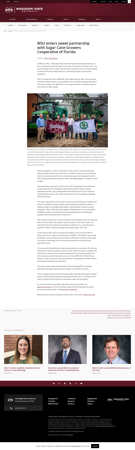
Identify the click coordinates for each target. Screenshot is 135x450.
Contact (124, 1)
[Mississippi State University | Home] (23, 9)
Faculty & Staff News (77, 313)
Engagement (92, 399)
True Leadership (126, 315)
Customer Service (53, 416)
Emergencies (53, 399)
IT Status (51, 401)
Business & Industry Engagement (104, 311)
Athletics (90, 401)
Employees (81, 19)
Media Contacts (93, 25)
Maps (110, 1)
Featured (74, 311)
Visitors (98, 19)
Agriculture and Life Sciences (115, 317)
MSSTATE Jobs (53, 404)
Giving (89, 404)
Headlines (10, 25)
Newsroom (10, 31)
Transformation (116, 315)
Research (71, 401)
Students (50, 19)
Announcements (22, 25)
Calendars (94, 1)
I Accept (95, 446)
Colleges (46, 25)
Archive (57, 25)
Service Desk (69, 435)
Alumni (66, 19)
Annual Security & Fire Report (92, 416)
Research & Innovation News (109, 313)
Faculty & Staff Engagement (123, 311)
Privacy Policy (76, 446)
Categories (35, 25)
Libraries (71, 404)
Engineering (127, 317)
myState (9, 1)
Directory (17, 1)
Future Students (31, 19)
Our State (12, 19)
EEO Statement (63, 416)
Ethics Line (71, 416)
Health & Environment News (91, 313)
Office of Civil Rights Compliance (104, 426)
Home (5, 31)
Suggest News (81, 25)
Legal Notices (79, 416)
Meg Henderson (51, 58)
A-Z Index (103, 1)
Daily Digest (67, 25)
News (116, 1)
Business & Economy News (86, 311)
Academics (72, 399)
